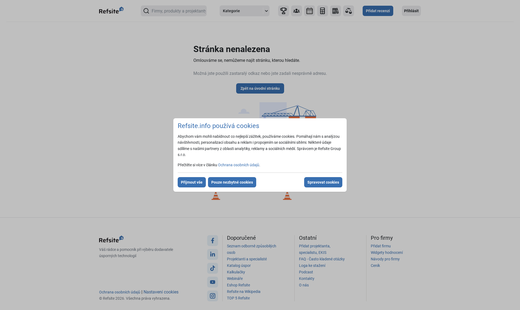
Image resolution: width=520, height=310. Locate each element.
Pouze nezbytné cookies (232, 182)
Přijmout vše (192, 182)
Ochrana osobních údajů (238, 165)
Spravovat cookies (323, 182)
